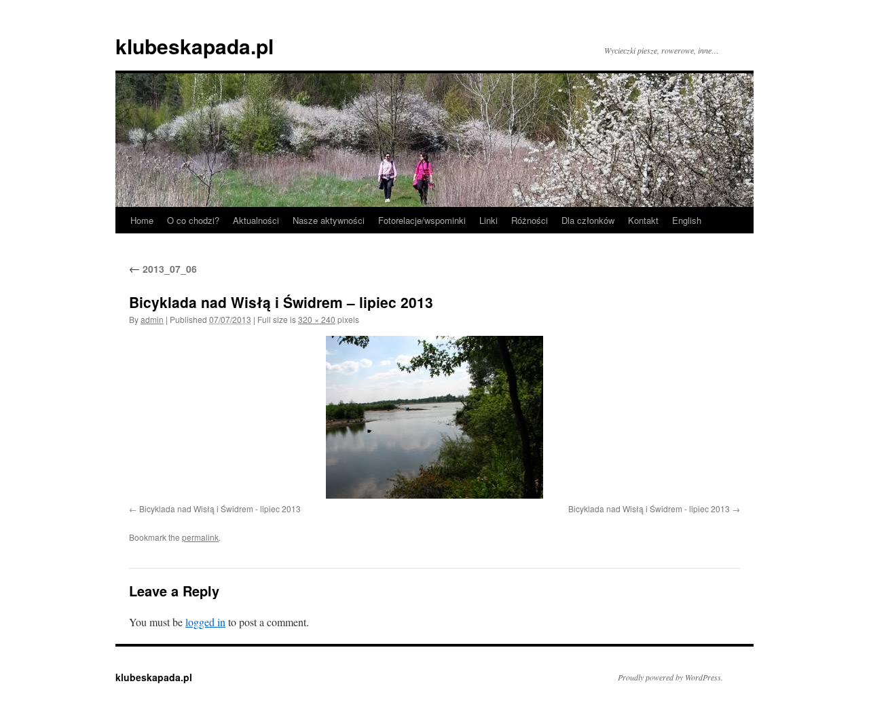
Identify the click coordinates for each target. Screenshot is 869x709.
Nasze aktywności (329, 220)
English (686, 220)
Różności (529, 220)
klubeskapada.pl (194, 45)
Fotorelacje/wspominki (422, 220)
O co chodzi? (193, 220)
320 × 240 (316, 319)
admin (152, 319)
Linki (488, 220)
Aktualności (256, 220)
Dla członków (587, 220)
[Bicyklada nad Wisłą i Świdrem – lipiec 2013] (434, 417)
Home (141, 220)
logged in (205, 622)
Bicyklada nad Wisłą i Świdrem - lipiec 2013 (220, 508)
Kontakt (643, 220)
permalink (200, 537)
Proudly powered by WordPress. (670, 677)
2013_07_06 (163, 268)
